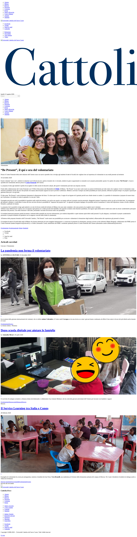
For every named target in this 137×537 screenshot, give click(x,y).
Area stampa (8, 35)
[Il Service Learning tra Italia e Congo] (68, 472)
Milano (6, 4)
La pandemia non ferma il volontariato (25, 250)
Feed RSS (7, 521)
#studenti (25, 228)
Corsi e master (8, 507)
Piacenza (7, 7)
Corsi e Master (8, 14)
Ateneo (6, 2)
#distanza (18, 402)
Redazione (7, 32)
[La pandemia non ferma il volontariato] (68, 314)
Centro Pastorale (31, 182)
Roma (6, 10)
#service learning (6, 482)
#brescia (23, 402)
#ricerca (10, 324)
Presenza (7, 517)
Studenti (6, 17)
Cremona (7, 9)
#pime (20, 228)
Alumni (6, 16)
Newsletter (7, 33)
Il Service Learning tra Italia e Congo (24, 408)
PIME (57, 189)
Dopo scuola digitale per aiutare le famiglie (28, 330)
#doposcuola (12, 402)
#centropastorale (13, 228)
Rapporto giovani (9, 516)
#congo (29, 482)
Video (6, 37)
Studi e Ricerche (9, 12)
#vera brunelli (15, 482)
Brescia (6, 5)
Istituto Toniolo (8, 514)
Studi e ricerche (9, 506)
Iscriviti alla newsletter (7, 483)
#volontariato (4, 228)
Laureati (6, 509)
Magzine (7, 519)
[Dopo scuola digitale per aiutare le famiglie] (68, 394)
